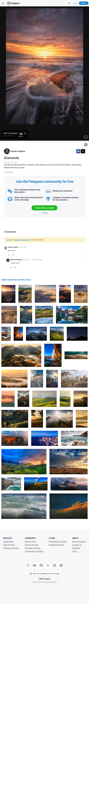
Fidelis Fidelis (13, 247)
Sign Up (83, 3)
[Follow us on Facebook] (41, 565)
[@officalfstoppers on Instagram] (28, 565)
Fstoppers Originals (11, 548)
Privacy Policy (37, 582)
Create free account (44, 207)
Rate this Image (10, 133)
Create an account (21, 239)
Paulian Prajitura (18, 151)
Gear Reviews (9, 544)
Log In (75, 3)
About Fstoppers (79, 541)
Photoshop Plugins (56, 544)
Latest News (8, 541)
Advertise (76, 548)
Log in (45, 212)
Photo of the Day (31, 544)
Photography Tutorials (58, 541)
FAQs (74, 551)
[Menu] (3, 3)
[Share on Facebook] (78, 151)
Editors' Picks (30, 541)
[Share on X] (83, 151)
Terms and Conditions (49, 582)
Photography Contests (34, 551)
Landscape (8, 172)
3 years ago (22, 247)
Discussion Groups (32, 548)
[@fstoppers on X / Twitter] (48, 565)
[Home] (13, 3)
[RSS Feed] (61, 565)
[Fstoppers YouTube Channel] (34, 565)
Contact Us (76, 544)
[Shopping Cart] (69, 3)
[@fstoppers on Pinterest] (54, 565)
